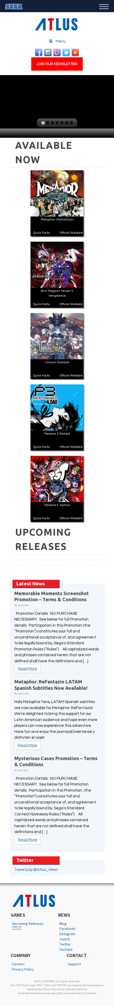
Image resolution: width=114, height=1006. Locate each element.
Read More (27, 668)
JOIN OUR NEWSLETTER (57, 64)
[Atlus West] (57, 23)
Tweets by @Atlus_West (36, 870)
